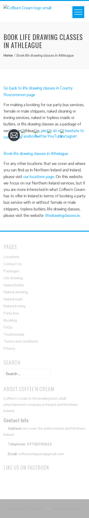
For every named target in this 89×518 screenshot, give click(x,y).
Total (47, 508)
